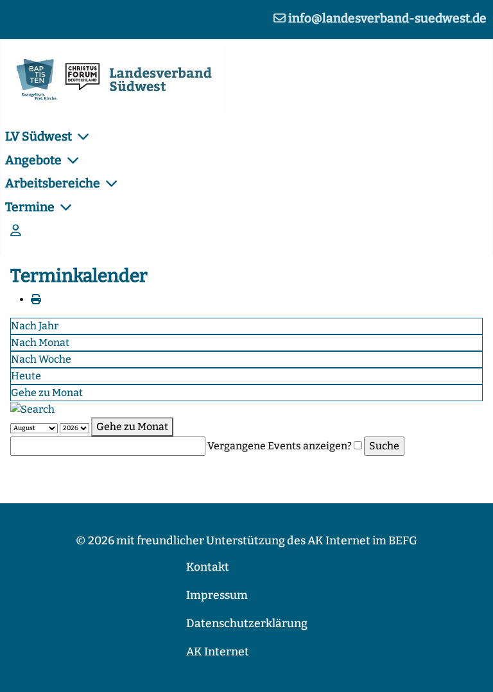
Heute (26, 376)
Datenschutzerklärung (246, 623)
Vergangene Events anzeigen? (279, 446)
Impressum (217, 595)
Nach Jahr (34, 326)
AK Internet (217, 652)
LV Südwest (38, 136)
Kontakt (207, 567)
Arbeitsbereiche (52, 183)
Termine (30, 207)
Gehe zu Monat (47, 392)
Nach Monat (40, 342)
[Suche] (32, 408)
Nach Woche (41, 359)
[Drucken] (36, 299)
